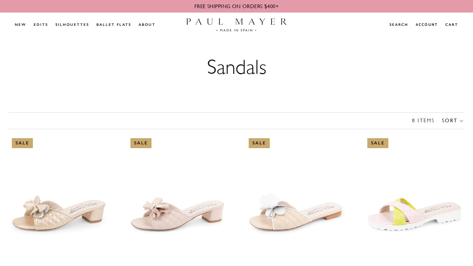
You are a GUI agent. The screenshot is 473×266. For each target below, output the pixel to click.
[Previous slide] (20, 198)
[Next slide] (98, 198)
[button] (453, 121)
